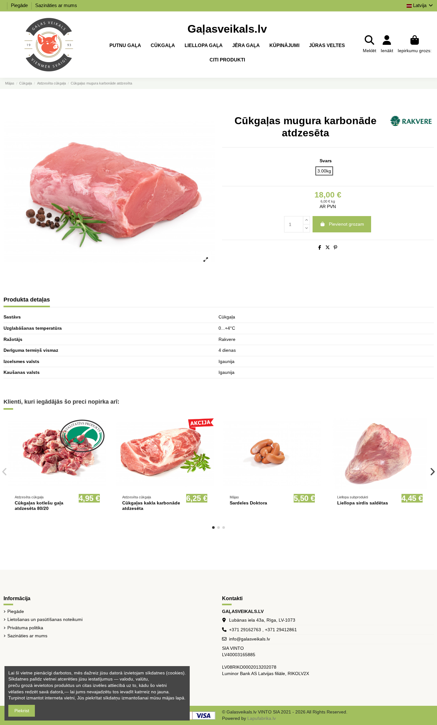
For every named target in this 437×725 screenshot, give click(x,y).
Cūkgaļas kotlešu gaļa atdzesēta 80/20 (39, 505)
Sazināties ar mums (56, 5)
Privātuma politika (25, 627)
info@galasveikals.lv (249, 638)
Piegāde (20, 5)
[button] (213, 527)
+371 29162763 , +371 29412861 (263, 629)
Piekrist (21, 710)
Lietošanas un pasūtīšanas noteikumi (45, 619)
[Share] (319, 247)
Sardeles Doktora (248, 502)
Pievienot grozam (346, 224)
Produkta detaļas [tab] (27, 300)
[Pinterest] (335, 247)
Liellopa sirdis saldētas (362, 502)
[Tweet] (327, 247)
